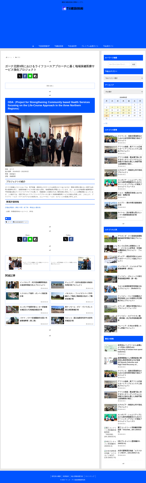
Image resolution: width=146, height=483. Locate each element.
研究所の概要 (56, 476)
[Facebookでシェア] (25, 76)
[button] (35, 76)
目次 (48, 86)
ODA (9, 218)
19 (118, 113)
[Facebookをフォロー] (71, 239)
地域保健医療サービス (21, 222)
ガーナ (9, 222)
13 (123, 110)
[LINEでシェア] (30, 76)
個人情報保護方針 (77, 476)
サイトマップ (89, 476)
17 (106, 113)
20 (123, 113)
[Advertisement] (73, 28)
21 (129, 113)
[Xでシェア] (19, 76)
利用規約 (66, 476)
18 (112, 113)
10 (106, 110)
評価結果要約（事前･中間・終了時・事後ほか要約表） (23, 207)
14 (129, 110)
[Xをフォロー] (65, 239)
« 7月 (105, 123)
